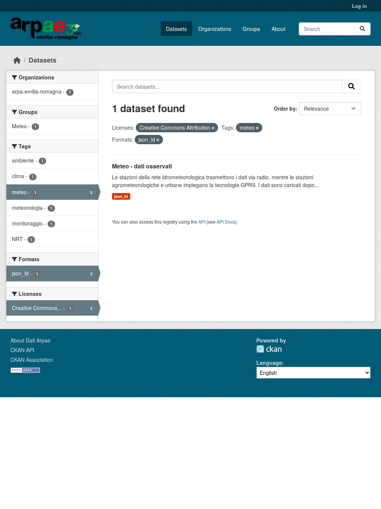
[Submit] (362, 28)
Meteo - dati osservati (142, 166)
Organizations (214, 28)
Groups (251, 28)
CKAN (269, 349)
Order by (285, 108)
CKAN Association (31, 359)
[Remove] (213, 128)
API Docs (226, 221)
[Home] (17, 59)
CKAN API (22, 350)
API (201, 221)
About (278, 28)
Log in (359, 5)
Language (269, 362)
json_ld (121, 196)
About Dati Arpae (30, 340)
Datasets (176, 28)
